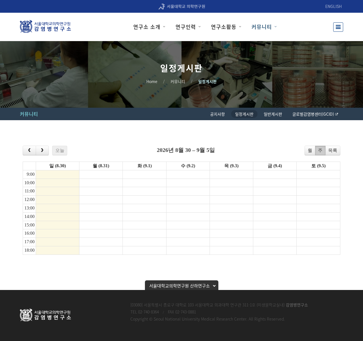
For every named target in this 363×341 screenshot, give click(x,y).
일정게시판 (207, 81)
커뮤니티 (177, 81)
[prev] (29, 150)
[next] (42, 150)
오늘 (59, 150)
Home (151, 81)
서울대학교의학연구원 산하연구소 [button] (179, 286)
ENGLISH (333, 6)
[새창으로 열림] (181, 6)
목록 (332, 150)
